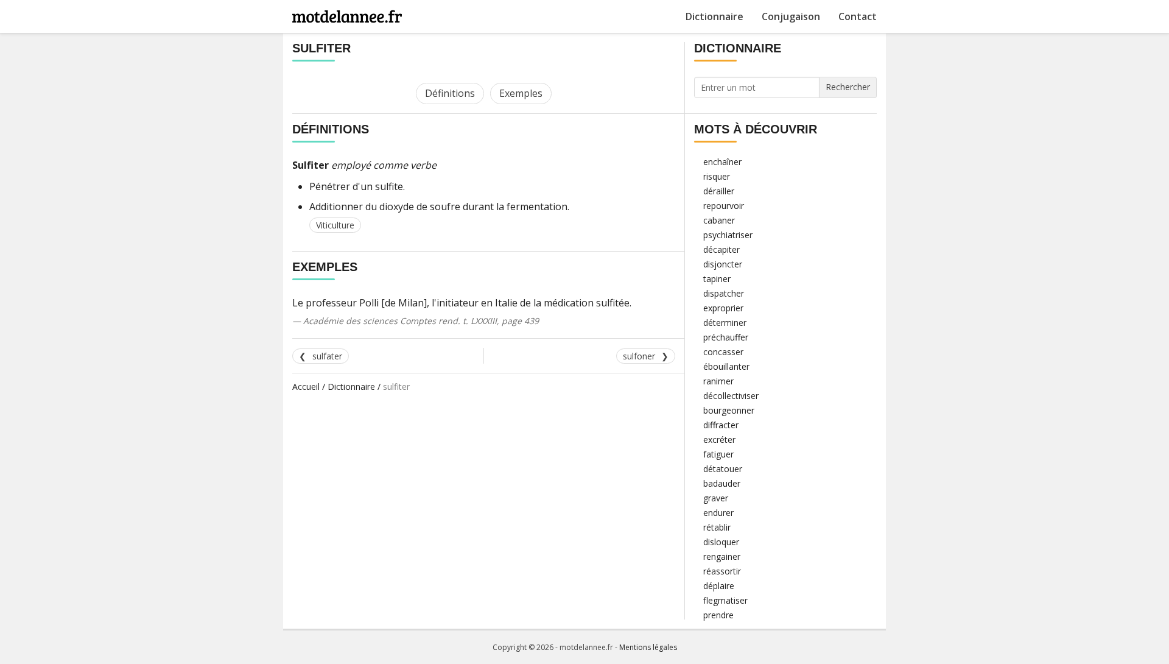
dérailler (718, 191)
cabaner (719, 220)
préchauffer (725, 337)
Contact (857, 16)
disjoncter (722, 264)
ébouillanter (726, 366)
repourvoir (723, 205)
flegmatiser (725, 600)
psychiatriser (728, 235)
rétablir (717, 527)
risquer (716, 176)
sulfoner (639, 356)
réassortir (722, 571)
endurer (718, 512)
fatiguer (718, 454)
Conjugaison (791, 16)
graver (715, 498)
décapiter (721, 249)
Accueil (306, 386)
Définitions (450, 93)
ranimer (718, 381)
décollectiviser (731, 395)
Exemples (520, 93)
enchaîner (722, 162)
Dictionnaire (714, 16)
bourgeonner (728, 410)
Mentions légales (648, 647)
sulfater (327, 356)
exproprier (723, 308)
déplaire (718, 586)
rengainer (721, 556)
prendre (718, 615)
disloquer (721, 542)
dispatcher (723, 293)
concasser (723, 352)
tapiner (717, 278)
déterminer (724, 322)
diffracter (721, 425)
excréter (719, 439)
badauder (721, 483)
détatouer (722, 469)
